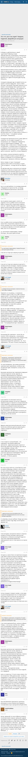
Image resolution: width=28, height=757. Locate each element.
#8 (26, 332)
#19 (26, 699)
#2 (26, 183)
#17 (26, 611)
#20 (26, 714)
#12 (26, 439)
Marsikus (7, 178)
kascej (7, 526)
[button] (1, 2)
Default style (5, 749)
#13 (26, 465)
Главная (8, 753)
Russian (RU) (13, 749)
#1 (26, 49)
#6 (26, 261)
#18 (26, 646)
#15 (26, 552)
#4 (26, 219)
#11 (26, 423)
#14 (26, 531)
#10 (26, 397)
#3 (26, 198)
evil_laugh (8, 277)
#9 (26, 351)
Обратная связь (4, 751)
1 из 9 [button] (10, 733)
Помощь (3, 753)
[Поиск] (26, 1)
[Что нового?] (23, 1)
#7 (26, 282)
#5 (26, 242)
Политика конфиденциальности (17, 751)
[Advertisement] (14, 18)
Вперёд (15, 733)
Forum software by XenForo (12, 755)
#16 (26, 590)
